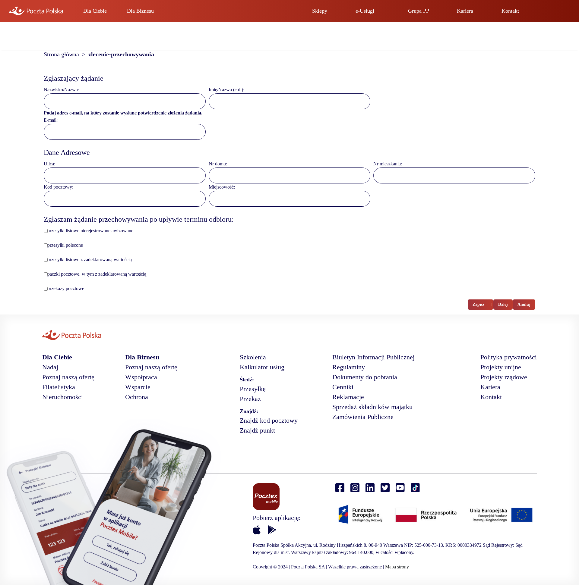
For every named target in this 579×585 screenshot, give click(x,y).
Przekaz (250, 398)
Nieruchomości (62, 397)
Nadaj (50, 367)
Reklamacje (348, 397)
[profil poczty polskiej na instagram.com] (354, 488)
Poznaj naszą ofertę (68, 377)
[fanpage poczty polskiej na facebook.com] (339, 488)
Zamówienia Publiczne (363, 417)
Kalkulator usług (262, 367)
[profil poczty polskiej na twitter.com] (385, 488)
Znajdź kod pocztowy (269, 420)
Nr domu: (218, 163)
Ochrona (136, 397)
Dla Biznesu (140, 11)
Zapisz (478, 304)
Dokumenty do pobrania (364, 377)
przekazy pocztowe (65, 288)
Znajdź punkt (257, 430)
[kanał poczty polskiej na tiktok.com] (415, 488)
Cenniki (342, 387)
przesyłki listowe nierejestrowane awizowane (90, 230)
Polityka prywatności (508, 357)
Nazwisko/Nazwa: (61, 89)
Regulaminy (348, 367)
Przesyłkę (253, 389)
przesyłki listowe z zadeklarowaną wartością (89, 259)
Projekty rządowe (503, 377)
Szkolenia (253, 357)
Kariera (465, 11)
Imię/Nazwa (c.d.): (226, 89)
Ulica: (49, 163)
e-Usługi (365, 11)
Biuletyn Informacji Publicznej (373, 357)
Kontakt (510, 11)
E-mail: (51, 120)
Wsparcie (137, 387)
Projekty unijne (500, 367)
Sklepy (319, 11)
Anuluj (523, 304)
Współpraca (141, 377)
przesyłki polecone (65, 245)
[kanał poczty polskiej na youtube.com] (400, 488)
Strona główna (63, 54)
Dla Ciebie (95, 11)
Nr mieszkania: (387, 163)
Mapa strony (397, 566)
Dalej (503, 304)
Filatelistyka (58, 387)
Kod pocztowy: (58, 186)
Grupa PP (418, 11)
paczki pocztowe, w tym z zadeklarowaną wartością (96, 274)
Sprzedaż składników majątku (372, 407)
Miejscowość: (222, 186)
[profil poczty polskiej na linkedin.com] (370, 488)
